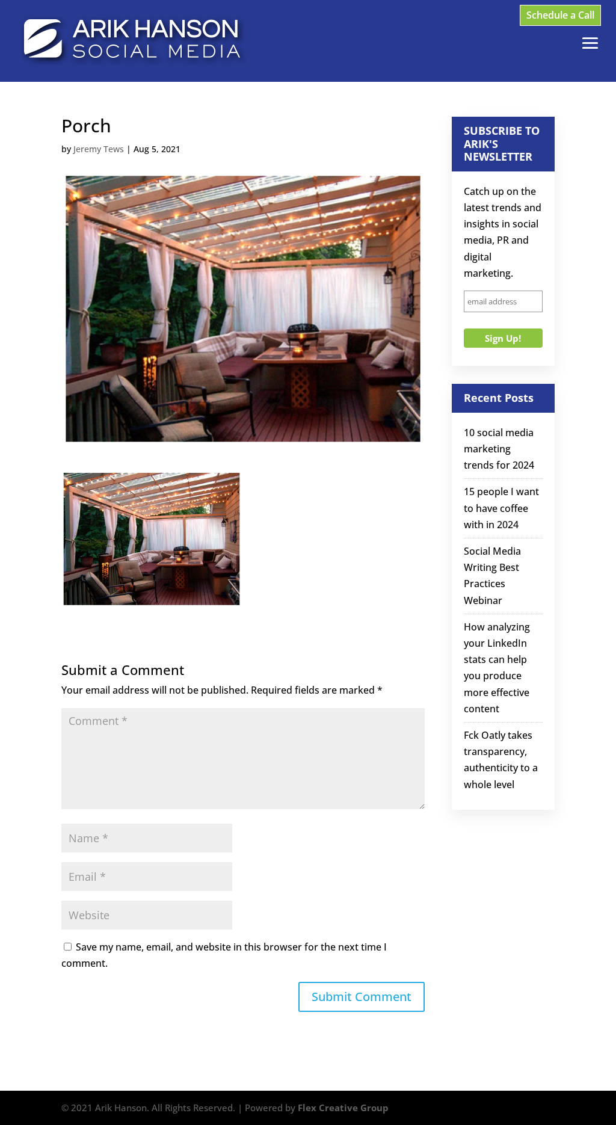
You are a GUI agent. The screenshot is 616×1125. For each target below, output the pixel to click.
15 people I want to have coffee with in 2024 (501, 508)
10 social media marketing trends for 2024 (499, 449)
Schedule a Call (560, 15)
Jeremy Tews (98, 149)
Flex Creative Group (343, 1108)
